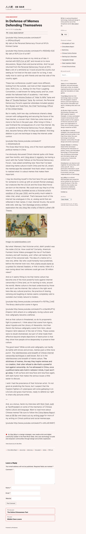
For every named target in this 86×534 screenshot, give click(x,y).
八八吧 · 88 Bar (15, 7)
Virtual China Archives (68, 66)
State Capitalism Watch (69, 63)
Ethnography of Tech (68, 43)
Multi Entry (65, 50)
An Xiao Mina (17, 29)
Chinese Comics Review (69, 53)
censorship (22, 450)
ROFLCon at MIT (23, 61)
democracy (30, 450)
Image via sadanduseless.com (18, 242)
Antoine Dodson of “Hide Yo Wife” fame (34, 97)
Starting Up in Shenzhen (69, 56)
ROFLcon (50, 450)
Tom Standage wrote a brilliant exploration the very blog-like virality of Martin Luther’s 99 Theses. (30, 208)
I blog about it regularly (34, 157)
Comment (9, 469)
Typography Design (68, 60)
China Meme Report (11, 17)
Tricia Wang (64, 96)
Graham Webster (66, 145)
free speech (38, 450)
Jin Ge (63, 110)
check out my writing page (33, 415)
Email (8, 493)
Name (8, 488)
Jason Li (63, 83)
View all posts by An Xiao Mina (14, 443)
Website (8, 498)
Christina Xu (64, 163)
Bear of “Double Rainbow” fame (19, 100)
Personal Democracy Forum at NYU (36, 67)
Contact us (64, 192)
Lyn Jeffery (64, 177)
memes (44, 450)
